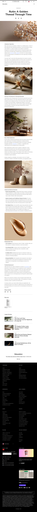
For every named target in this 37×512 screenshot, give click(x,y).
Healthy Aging (5, 376)
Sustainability (22, 403)
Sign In (26, 1)
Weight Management (6, 379)
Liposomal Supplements (7, 372)
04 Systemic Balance (23, 424)
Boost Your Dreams (22, 396)
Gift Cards (5, 396)
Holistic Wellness (22, 414)
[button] (4, 1)
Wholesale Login (22, 376)
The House (21, 417)
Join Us (23, 1)
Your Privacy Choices (7, 438)
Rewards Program (22, 375)
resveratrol (27, 266)
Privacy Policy (5, 434)
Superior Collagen (6, 369)
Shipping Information (7, 393)
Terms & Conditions (27, 506)
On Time (20, 400)
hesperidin (15, 143)
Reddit (20, 441)
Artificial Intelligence (7, 417)
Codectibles (5, 414)
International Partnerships (8, 403)
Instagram (21, 434)
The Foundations (6, 420)
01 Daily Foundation (22, 420)
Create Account (22, 369)
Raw (3, 382)
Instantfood (5, 400)
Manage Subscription (23, 372)
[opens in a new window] (15, 18)
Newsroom (21, 393)
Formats (4, 424)
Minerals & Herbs (6, 375)
